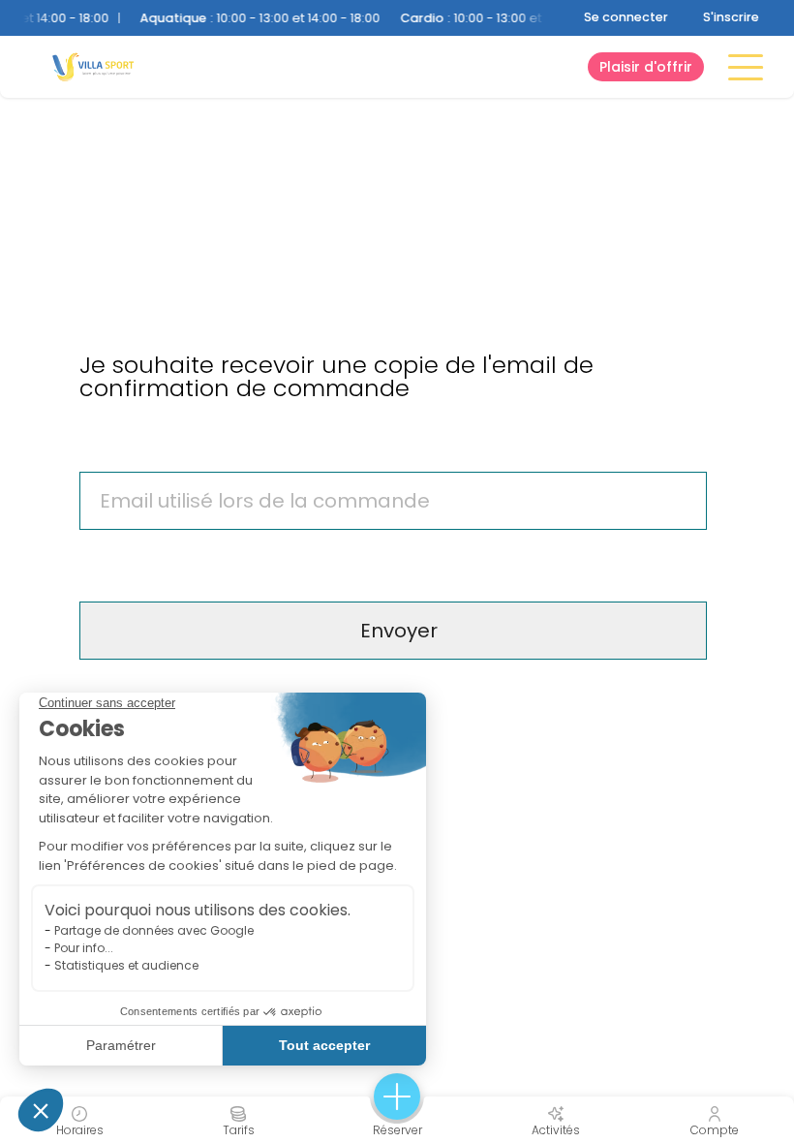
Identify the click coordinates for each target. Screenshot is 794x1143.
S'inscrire (731, 17)
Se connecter (626, 17)
